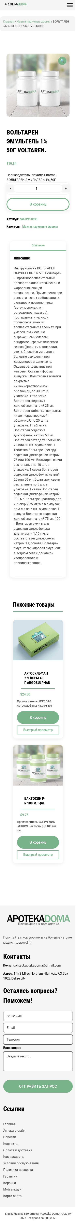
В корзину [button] (38, 717)
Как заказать (13, 1157)
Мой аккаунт (13, 1189)
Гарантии (10, 1176)
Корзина (9, 1183)
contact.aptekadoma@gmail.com (37, 965)
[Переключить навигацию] (70, 5)
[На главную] (15, 4)
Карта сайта (12, 1196)
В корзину (38, 204)
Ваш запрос (12, 1048)
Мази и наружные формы (33, 21)
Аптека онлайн (14, 1130)
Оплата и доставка (17, 1150)
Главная (8, 21)
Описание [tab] (38, 245)
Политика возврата (18, 1170)
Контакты (10, 1144)
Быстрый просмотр (38, 730)
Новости (9, 1137)
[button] (62, 61)
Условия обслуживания (21, 1163)
